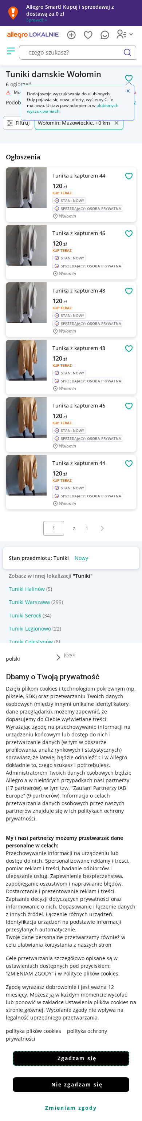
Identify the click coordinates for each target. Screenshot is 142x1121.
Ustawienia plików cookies (97, 1002)
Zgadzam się (77, 1058)
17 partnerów (23, 787)
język (69, 654)
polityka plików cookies (33, 1030)
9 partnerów (43, 795)
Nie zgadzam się (77, 1084)
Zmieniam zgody (71, 1107)
